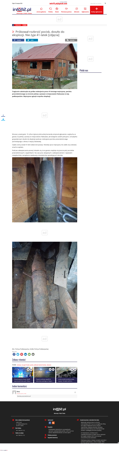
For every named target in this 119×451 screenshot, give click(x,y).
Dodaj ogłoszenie (96, 12)
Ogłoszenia (85, 12)
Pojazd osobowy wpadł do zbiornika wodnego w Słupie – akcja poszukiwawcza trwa (44, 381)
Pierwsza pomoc (66, 12)
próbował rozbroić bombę (40, 365)
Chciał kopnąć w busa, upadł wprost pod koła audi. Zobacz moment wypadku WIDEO (22, 381)
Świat (57, 12)
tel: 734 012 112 (20, 430)
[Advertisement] (59, 447)
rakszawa (49, 365)
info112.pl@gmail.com (58, 3)
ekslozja (19, 365)
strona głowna (41, 12)
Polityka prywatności (52, 435)
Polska (50, 12)
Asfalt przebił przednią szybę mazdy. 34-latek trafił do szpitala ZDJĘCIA (66, 381)
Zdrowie (76, 12)
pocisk (31, 365)
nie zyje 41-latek (25, 365)
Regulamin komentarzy (53, 437)
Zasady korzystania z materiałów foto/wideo (89, 420)
